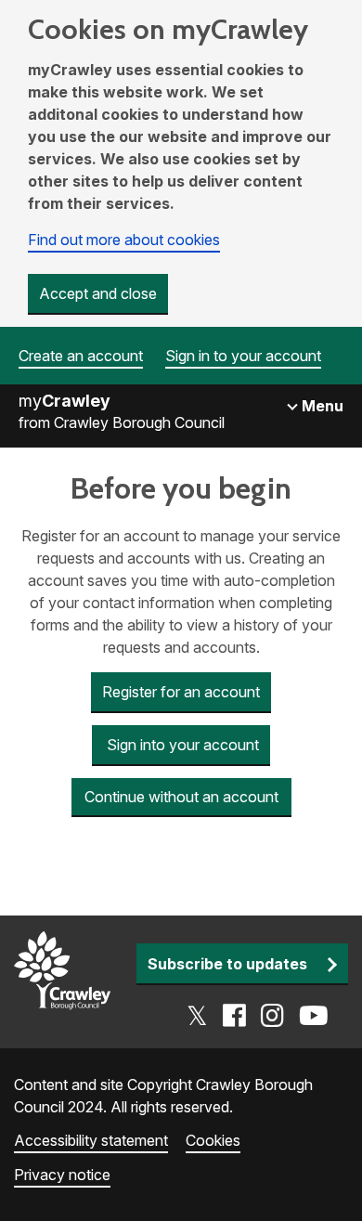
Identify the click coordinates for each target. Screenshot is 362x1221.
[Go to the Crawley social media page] (257, 1015)
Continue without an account (181, 796)
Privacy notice (62, 1174)
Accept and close (98, 293)
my (64, 400)
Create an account (81, 355)
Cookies (213, 1140)
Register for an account (181, 691)
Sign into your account (181, 744)
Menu (320, 405)
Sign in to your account (243, 355)
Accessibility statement (91, 1140)
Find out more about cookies (124, 239)
